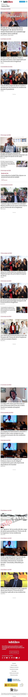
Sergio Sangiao (10, 35)
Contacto (14, 663)
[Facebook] (4, 658)
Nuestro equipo (14, 665)
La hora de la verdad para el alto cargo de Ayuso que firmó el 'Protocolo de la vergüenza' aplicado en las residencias (14, 590)
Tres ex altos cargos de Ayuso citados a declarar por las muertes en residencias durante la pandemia (13, 87)
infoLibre (2, 90)
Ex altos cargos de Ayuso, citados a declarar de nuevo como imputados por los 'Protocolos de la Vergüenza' (13, 59)
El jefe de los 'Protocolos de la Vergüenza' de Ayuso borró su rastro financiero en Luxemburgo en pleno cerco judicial (13, 30)
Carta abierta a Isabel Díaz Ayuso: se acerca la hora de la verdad (13, 176)
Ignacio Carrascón (4, 35)
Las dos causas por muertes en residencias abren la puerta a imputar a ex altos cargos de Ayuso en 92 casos (13, 155)
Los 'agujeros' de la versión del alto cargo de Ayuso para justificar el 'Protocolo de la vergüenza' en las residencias (14, 531)
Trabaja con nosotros (14, 667)
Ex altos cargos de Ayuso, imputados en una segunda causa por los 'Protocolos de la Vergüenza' (8, 163)
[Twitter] (9, 658)
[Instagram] (14, 658)
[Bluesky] (7, 658)
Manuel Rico (3, 340)
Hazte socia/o (14, 652)
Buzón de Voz (4, 173)
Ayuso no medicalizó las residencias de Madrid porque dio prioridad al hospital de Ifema (13, 274)
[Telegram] (11, 658)
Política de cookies (14, 675)
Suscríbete (22, 1)
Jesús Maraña (4, 180)
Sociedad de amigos (14, 669)
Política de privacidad (14, 673)
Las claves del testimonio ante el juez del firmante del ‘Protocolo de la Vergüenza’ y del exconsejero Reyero (14, 337)
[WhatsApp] (2, 658)
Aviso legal (14, 671)
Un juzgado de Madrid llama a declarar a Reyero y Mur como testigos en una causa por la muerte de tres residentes (13, 433)
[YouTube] (17, 658)
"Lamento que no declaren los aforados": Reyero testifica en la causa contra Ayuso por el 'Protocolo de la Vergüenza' (14, 205)
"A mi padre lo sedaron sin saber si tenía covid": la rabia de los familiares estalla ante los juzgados (8, 309)
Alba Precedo (3, 166)
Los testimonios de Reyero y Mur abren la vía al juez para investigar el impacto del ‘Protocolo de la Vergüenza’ (13, 300)
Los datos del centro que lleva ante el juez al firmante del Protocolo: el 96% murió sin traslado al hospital (13, 405)
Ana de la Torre (3, 312)
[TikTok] (19, 658)
